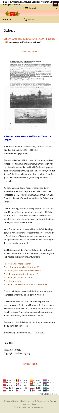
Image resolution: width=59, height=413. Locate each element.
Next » (35, 51)
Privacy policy (43, 401)
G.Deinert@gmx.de (17, 153)
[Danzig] (12, 16)
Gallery (7, 38)
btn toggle (55, 3)
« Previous (25, 51)
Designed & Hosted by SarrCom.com (29, 407)
